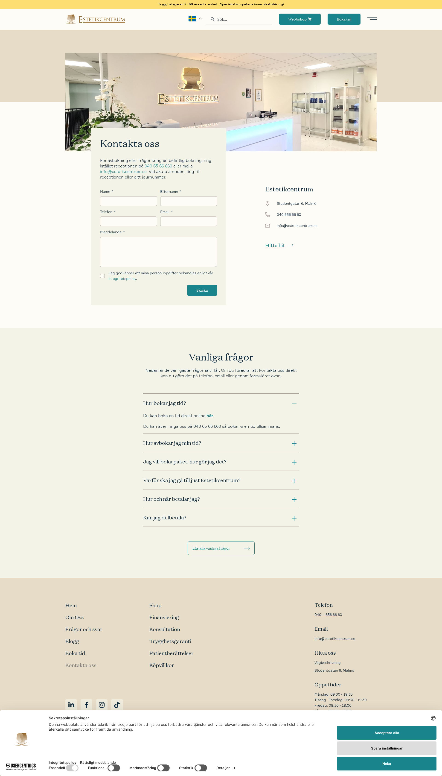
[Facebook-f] (86, 705)
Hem (71, 605)
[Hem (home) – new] (95, 19)
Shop (155, 605)
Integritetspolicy (122, 279)
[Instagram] (102, 705)
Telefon (106, 212)
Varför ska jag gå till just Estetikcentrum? (191, 480)
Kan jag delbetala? (164, 517)
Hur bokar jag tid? (164, 402)
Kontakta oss (80, 665)
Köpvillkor (161, 665)
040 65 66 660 (158, 166)
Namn (105, 192)
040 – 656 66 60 (328, 615)
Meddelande (111, 232)
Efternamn (169, 192)
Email (165, 212)
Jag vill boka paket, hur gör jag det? (185, 461)
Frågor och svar (83, 629)
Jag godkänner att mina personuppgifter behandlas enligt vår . (160, 276)
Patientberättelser (171, 653)
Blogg (72, 641)
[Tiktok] (117, 705)
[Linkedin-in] (71, 705)
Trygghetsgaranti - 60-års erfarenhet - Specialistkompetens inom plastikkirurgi (221, 4)
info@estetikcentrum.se (123, 171)
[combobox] (239, 19)
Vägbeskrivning (327, 663)
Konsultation (164, 629)
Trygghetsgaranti (170, 641)
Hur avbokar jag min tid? (172, 442)
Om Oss (74, 617)
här (209, 415)
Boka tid (75, 653)
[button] (221, 403)
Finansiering (164, 617)
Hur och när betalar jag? (171, 498)
